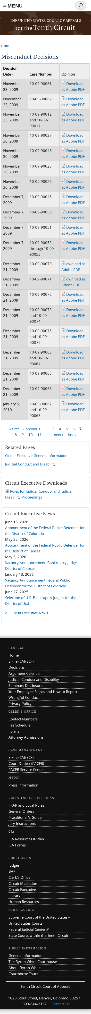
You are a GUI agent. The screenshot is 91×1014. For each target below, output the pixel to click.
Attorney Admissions (25, 737)
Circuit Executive (22, 889)
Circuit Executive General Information (36, 455)
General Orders (21, 811)
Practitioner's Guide (24, 817)
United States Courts (25, 923)
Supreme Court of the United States (39, 917)
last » (72, 434)
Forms (13, 731)
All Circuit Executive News (26, 612)
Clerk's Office (19, 877)
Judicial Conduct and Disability (30, 464)
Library (14, 895)
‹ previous (31, 428)
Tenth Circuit (45, 28)
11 (39, 434)
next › (58, 434)
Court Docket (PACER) (26, 763)
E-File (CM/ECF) (20, 661)
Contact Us (61, 1003)
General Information (25, 955)
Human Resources (23, 901)
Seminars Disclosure (25, 685)
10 (30, 434)
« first (14, 428)
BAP (12, 871)
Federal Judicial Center (28, 929)
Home (5, 46)
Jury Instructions (22, 823)
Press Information (23, 785)
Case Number (41, 74)
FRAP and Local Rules (26, 805)
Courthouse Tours (23, 973)
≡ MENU (13, 5)
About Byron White (24, 967)
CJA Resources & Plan (26, 839)
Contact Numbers (23, 719)
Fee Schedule (19, 725)
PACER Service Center (26, 769)
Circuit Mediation (22, 883)
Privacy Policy (20, 703)
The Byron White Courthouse (32, 961)
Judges (13, 865)
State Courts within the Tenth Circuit (38, 935)
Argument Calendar (24, 673)
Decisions (16, 667)
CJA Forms (17, 845)
